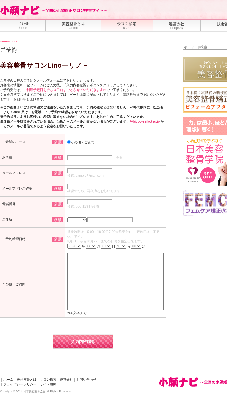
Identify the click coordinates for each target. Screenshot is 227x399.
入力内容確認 (83, 341)
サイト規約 (48, 384)
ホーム (8, 380)
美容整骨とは (27, 380)
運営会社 (66, 380)
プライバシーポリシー (20, 384)
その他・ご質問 (82, 142)
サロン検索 (48, 380)
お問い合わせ (86, 380)
